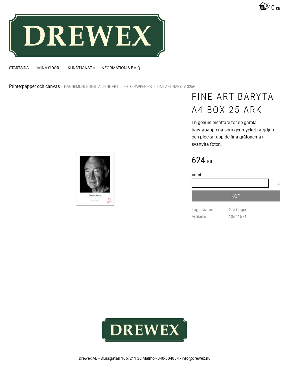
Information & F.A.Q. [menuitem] (120, 67)
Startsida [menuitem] (19, 67)
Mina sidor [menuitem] (48, 67)
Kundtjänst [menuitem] (80, 67)
